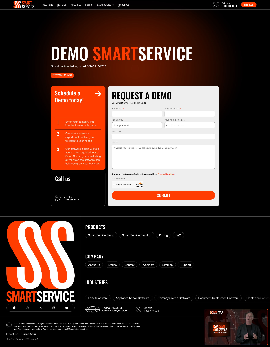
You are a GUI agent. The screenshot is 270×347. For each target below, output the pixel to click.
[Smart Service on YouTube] (67, 307)
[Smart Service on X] (40, 307)
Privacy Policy (12, 334)
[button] (47, 4)
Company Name (173, 109)
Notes (115, 143)
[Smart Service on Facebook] (14, 307)
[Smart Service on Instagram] (27, 307)
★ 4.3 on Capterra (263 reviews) (22, 339)
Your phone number (175, 120)
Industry (117, 131)
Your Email (118, 120)
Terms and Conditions (166, 174)
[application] (236, 327)
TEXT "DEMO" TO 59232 (62, 75)
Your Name (118, 109)
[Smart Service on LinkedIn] (53, 307)
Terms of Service (29, 334)
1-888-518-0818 (151, 311)
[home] (25, 4)
